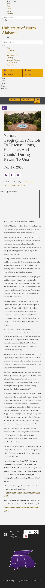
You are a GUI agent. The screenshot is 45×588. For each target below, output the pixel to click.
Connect (4, 83)
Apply (3, 78)
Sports (3, 86)
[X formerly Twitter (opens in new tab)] (36, 532)
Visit (8, 4)
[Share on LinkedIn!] (18, 175)
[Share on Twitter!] (7, 175)
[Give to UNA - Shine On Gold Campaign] (22, 572)
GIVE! (36, 102)
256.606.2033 (20, 185)
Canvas (9, 6)
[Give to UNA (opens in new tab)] (22, 93)
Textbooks (10, 65)
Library (9, 11)
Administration (12, 55)
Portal (9, 8)
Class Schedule (12, 62)
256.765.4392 (8, 185)
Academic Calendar (13, 60)
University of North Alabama (19, 30)
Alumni (3, 89)
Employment (11, 50)
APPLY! (15, 99)
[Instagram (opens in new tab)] (30, 532)
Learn (3, 81)
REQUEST (29, 99)
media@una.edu (28, 182)
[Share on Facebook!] (12, 175)
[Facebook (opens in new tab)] (26, 532)
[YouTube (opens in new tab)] (25, 536)
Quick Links (11, 1)
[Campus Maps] (22, 559)
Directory (10, 13)
